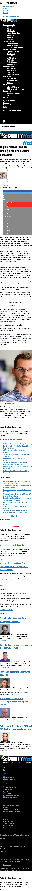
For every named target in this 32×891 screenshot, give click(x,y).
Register (2, 559)
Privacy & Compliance (13, 72)
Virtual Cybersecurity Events (10, 787)
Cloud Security (11, 54)
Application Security (13, 52)
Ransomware (10, 37)
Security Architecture (9, 50)
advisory (26, 271)
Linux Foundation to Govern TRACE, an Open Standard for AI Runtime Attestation (17, 482)
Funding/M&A (7, 91)
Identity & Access (12, 58)
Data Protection (11, 70)
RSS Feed (5, 807)
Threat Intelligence (12, 43)
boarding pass (14, 253)
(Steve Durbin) (20, 722)
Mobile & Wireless (12, 62)
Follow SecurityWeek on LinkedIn (11, 811)
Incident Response (12, 45)
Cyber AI (5, 97)
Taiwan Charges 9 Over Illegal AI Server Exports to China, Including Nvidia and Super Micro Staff (16, 511)
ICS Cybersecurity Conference (11, 16)
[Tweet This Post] (17, 193)
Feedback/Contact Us (9, 825)
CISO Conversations (12, 81)
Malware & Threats (9, 25)
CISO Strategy (7, 77)
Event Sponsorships (8, 821)
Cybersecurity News (8, 7)
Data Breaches (11, 31)
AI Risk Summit (7, 793)
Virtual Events (7, 11)
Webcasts (6, 9)
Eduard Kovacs (4, 186)
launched (21, 160)
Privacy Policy (7, 827)
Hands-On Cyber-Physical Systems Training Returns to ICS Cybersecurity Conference (17, 499)
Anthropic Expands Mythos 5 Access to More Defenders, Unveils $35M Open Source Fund (15, 463)
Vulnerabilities (11, 39)
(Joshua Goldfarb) (14, 694)
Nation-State (10, 35)
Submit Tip (3, 838)
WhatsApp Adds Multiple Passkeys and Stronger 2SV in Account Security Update (17, 495)
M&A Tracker (10, 95)
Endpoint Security (12, 56)
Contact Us (3, 852)
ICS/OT (5, 85)
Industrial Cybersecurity (14, 87)
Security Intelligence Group (10, 809)
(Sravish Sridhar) (4, 667)
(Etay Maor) (3, 751)
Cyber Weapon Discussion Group (11, 805)
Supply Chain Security (13, 74)
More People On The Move (6, 610)
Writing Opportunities (9, 823)
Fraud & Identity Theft (13, 33)
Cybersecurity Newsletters (10, 798)
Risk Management (8, 66)
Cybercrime (10, 29)
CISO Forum (10, 83)
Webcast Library (7, 789)
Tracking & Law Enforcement (15, 48)
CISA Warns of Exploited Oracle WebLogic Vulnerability (17, 444)
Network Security (12, 64)
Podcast (5, 13)
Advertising (6, 819)
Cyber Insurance (11, 68)
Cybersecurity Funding (13, 93)
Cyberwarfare (11, 27)
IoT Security (10, 60)
